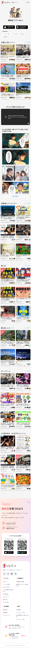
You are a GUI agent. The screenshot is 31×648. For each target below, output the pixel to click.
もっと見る (27, 42)
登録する (23, 635)
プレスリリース (6, 615)
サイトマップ (6, 597)
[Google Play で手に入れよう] (22, 552)
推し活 (22, 34)
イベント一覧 (6, 34)
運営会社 (5, 609)
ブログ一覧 (5, 602)
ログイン (5, 581)
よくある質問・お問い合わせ (8, 590)
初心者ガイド (6, 37)
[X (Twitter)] (4, 573)
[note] (15, 573)
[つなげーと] (9, 566)
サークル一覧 (15, 34)
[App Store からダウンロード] (9, 552)
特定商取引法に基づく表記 (22, 615)
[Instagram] (8, 573)
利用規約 (18, 609)
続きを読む (15, 196)
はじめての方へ (6, 587)
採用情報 (5, 612)
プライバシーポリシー (21, 612)
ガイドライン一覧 (20, 619)
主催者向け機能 (20, 581)
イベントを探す (6, 584)
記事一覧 (5, 599)
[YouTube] (11, 573)
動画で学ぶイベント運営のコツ (22, 585)
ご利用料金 (5, 594)
